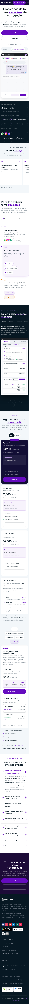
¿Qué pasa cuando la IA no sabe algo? (14, 805)
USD (17, 435)
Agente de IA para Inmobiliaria (11, 976)
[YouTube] (10, 924)
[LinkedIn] (13, 924)
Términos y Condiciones (9, 950)
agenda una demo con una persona (15, 748)
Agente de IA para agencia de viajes (12, 980)
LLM (3, 957)
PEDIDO (14, 341)
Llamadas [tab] (19, 321)
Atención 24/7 (6, 49)
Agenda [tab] (11, 321)
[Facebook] (3, 924)
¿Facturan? (14, 846)
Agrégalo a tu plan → (14, 691)
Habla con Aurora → (14, 33)
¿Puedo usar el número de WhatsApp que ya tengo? (14, 772)
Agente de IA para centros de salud (12, 983)
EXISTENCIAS (23, 341)
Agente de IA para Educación (10, 973)
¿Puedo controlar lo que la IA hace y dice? (14, 812)
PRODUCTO (6, 341)
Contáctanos (5, 946)
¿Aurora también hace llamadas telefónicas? (14, 835)
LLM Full (4, 960)
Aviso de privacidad (7, 943)
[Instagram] (6, 924)
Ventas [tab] (4, 321)
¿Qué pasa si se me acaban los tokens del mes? (14, 820)
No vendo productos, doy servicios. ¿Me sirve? (14, 827)
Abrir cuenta (14, 38)
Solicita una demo (19, 2)
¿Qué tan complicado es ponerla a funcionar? (14, 797)
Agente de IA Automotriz (9, 969)
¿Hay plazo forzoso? (14, 841)
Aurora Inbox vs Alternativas (10, 953)
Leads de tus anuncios (18, 49)
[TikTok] (20, 924)
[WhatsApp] (17, 924)
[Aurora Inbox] (6, 3)
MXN (11, 435)
